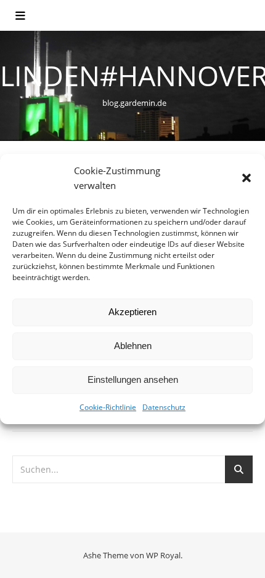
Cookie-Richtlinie (108, 407)
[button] (246, 178)
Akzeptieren (132, 312)
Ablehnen (133, 345)
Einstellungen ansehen (133, 379)
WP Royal (163, 555)
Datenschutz (164, 407)
